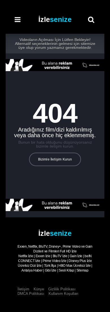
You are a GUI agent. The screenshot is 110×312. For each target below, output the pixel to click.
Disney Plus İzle (80, 261)
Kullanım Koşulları (63, 293)
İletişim (23, 289)
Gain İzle (76, 256)
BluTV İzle (60, 256)
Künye (39, 289)
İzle (55, 19)
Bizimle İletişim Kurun (55, 159)
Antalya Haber (31, 270)
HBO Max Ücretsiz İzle (74, 266)
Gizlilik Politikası (62, 289)
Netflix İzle (25, 256)
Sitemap (82, 270)
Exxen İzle (43, 256)
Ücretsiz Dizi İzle (30, 266)
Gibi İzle (50, 270)
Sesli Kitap (66, 270)
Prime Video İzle (54, 261)
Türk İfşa (50, 266)
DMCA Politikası (30, 293)
